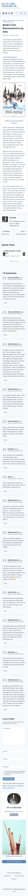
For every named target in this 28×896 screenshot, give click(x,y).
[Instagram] (3, 13)
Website (6, 767)
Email (5, 759)
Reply (5, 303)
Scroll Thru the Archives (14, 861)
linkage (9, 20)
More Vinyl (6, 233)
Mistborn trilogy (16, 59)
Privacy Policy (19, 876)
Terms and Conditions (14, 873)
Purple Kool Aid (21, 233)
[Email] (11, 13)
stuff (21, 20)
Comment (7, 728)
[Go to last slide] (4, 254)
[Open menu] (24, 13)
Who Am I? (7, 876)
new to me (16, 20)
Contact (14, 879)
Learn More (14, 815)
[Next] (24, 254)
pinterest (15, 121)
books (4, 20)
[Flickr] (9, 13)
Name (5, 751)
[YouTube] (6, 13)
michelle (6, 35)
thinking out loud (8, 21)
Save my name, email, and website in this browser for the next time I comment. (14, 773)
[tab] (12, 261)
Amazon (13, 123)
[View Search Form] (21, 13)
